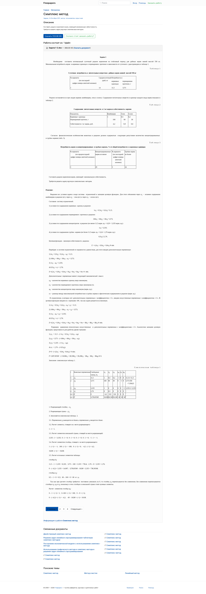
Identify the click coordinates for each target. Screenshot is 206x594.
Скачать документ (82, 48)
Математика (55, 10)
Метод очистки (90, 573)
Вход (135, 3)
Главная (46, 10)
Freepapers (58, 588)
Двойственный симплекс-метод (57, 534)
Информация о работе (61, 520)
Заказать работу (155, 3)
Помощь (142, 3)
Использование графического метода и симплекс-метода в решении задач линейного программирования (68, 550)
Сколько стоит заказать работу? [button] (80, 36)
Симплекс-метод (113, 534)
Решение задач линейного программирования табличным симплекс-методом (68, 539)
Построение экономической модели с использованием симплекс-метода (71, 545)
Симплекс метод (52, 555)
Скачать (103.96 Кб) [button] (53, 36)
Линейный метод (132, 573)
